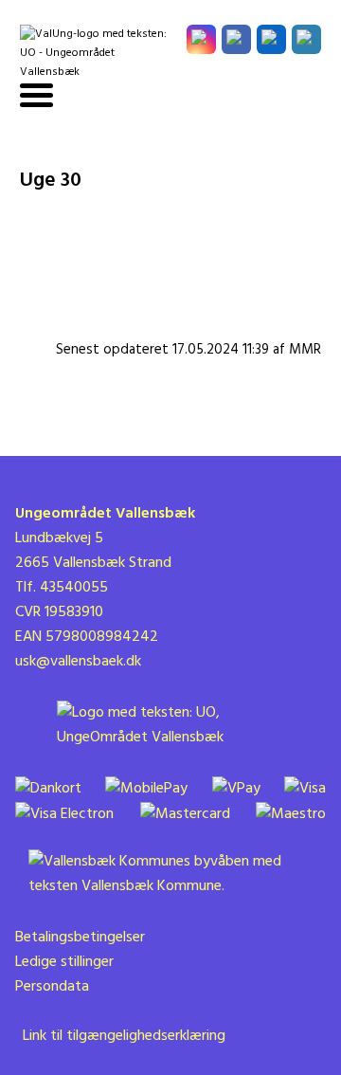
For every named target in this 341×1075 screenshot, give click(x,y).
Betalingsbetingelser (80, 937)
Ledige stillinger (64, 962)
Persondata (52, 987)
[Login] (306, 39)
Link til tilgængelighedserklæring (120, 1036)
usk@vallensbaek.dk (78, 661)
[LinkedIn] (271, 39)
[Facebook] (236, 39)
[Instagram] (201, 39)
